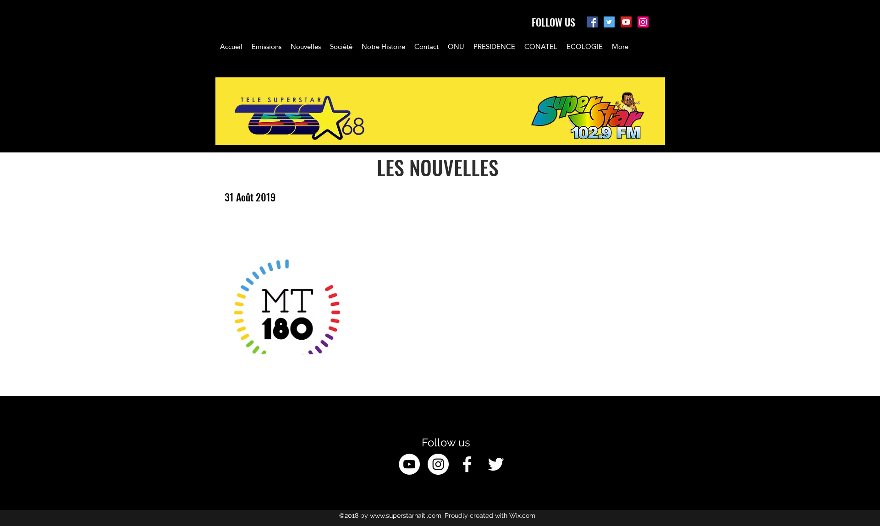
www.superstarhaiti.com (405, 515)
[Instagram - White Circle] (438, 464)
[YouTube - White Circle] (409, 464)
